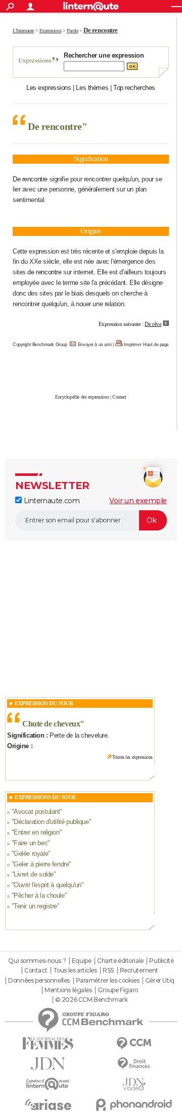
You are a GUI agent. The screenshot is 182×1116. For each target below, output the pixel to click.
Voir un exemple (138, 500)
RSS (108, 970)
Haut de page (156, 344)
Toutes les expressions (132, 757)
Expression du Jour (44, 703)
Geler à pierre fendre (41, 864)
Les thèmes (92, 87)
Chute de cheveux (51, 723)
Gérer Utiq (159, 980)
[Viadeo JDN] (134, 1084)
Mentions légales (68, 990)
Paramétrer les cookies (108, 980)
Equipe (81, 960)
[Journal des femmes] (48, 1043)
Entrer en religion (36, 832)
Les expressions (48, 87)
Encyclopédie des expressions (82, 397)
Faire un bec (31, 843)
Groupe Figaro (118, 990)
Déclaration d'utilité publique (51, 822)
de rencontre (44, 272)
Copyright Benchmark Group (40, 344)
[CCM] (134, 1043)
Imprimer (132, 344)
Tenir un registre (35, 906)
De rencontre (30, 179)
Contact (119, 397)
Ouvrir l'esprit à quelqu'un (47, 885)
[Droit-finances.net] (134, 1063)
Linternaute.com (50, 500)
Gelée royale (31, 853)
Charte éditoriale (120, 960)
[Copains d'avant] (48, 1084)
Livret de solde (34, 874)
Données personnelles (39, 980)
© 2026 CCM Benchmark (91, 999)
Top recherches (134, 87)
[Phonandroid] (134, 1104)
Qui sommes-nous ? (37, 960)
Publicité (161, 960)
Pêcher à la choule (39, 895)
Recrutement (139, 970)
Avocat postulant (37, 811)
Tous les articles (75, 970)
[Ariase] (48, 1104)
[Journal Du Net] (48, 1063)
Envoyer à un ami (94, 344)
